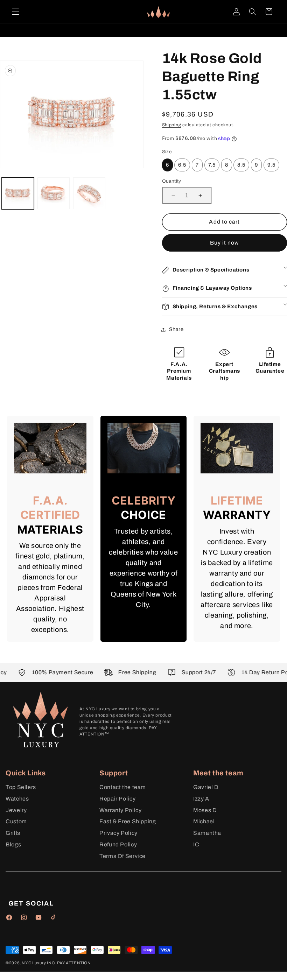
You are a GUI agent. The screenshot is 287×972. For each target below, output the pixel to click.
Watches (17, 799)
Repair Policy (117, 799)
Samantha (207, 833)
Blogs (13, 844)
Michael (204, 821)
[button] (15, 11)
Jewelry (16, 810)
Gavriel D (206, 787)
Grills (13, 833)
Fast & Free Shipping (127, 821)
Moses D (205, 810)
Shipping (171, 124)
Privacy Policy (118, 833)
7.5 (212, 165)
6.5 (182, 165)
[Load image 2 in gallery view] (53, 193)
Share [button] (176, 329)
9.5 (271, 165)
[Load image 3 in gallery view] (89, 193)
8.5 (241, 165)
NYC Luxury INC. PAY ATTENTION (56, 963)
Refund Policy (118, 844)
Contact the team (122, 787)
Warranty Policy (120, 810)
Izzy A (201, 799)
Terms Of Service (122, 856)
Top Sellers (21, 787)
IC (196, 844)
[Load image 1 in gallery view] (18, 193)
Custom (16, 821)
